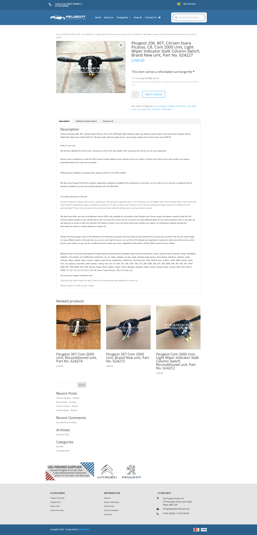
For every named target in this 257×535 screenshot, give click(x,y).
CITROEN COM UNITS (176, 106)
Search (82, 385)
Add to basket (153, 94)
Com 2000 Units (88, 34)
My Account (190, 3)
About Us (108, 18)
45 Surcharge (160, 106)
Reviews (59, 446)
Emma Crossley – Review (67, 406)
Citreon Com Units (57, 510)
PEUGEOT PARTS (69, 34)
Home (98, 18)
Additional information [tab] (86, 121)
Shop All (138, 18)
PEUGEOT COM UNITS (162, 109)
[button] (121, 45)
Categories (122, 18)
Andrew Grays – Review (66, 410)
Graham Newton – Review (67, 398)
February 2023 (62, 434)
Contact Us (151, 18)
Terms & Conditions (111, 510)
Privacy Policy (109, 506)
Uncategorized (62, 450)
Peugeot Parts (55, 502)
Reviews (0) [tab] (108, 121)
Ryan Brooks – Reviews (66, 402)
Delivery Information (111, 502)
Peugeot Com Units (57, 498)
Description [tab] (64, 121)
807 (78, 34)
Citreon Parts (55, 506)
